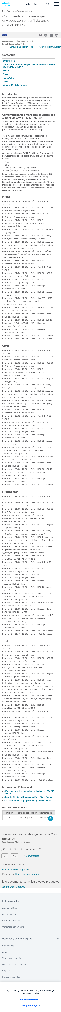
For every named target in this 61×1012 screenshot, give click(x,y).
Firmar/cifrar (9, 78)
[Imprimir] (57, 35)
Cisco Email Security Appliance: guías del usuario (28, 800)
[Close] (56, 986)
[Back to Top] (50, 818)
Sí (5, 856)
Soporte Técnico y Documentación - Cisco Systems (29, 797)
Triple (5, 82)
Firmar (6, 70)
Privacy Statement (29, 999)
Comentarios (32, 856)
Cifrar (5, 74)
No (14, 856)
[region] (30, 997)
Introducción (9, 61)
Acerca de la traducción (50, 47)
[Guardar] (41, 35)
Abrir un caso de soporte (14, 869)
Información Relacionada (15, 85)
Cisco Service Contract (27, 874)
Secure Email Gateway (13, 887)
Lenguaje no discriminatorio (22, 47)
